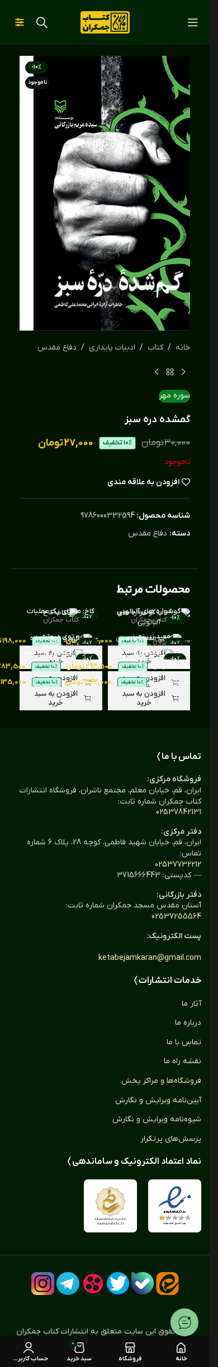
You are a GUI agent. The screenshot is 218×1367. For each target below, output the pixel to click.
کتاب (155, 347)
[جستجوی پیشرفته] (19, 22)
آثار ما (191, 1003)
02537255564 (176, 916)
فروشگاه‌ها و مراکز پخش (161, 1081)
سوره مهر (174, 395)
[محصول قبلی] (183, 372)
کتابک (61, 660)
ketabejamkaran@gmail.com (149, 958)
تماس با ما (184, 1042)
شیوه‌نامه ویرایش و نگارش (156, 1119)
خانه (183, 347)
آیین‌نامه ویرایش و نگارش (158, 1100)
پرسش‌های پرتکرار (170, 1139)
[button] (149, 698)
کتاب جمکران (149, 619)
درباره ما (188, 1022)
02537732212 (178, 864)
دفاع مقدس (57, 347)
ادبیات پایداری (112, 347)
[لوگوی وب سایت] (105, 22)
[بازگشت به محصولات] (170, 372)
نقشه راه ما (182, 1061)
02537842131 (178, 812)
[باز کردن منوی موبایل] (193, 22)
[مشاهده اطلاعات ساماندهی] (110, 1205)
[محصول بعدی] (156, 372)
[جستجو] (42, 22)
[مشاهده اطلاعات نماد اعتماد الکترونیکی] (174, 1205)
